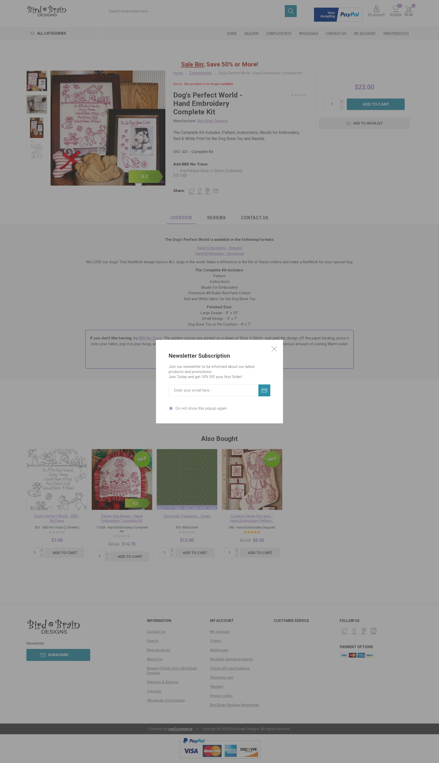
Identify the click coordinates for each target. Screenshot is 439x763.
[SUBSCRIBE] (264, 390)
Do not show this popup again (201, 408)
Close (274, 348)
